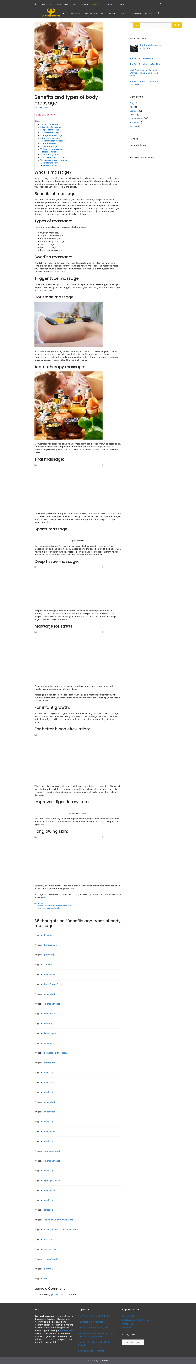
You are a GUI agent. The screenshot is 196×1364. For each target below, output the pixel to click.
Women (84, 4)
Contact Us (127, 1323)
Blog (132, 103)
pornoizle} (49, 954)
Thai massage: (49, 144)
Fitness (95, 4)
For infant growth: (51, 154)
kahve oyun (50, 1033)
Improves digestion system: (55, 160)
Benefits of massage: (51, 127)
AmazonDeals (63, 4)
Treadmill (134, 122)
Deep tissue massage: (53, 149)
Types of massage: (50, 130)
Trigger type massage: (52, 135)
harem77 (48, 1268)
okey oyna (49, 1043)
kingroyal (48, 1210)
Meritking (48, 1023)
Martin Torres (51, 165)
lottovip (48, 1239)
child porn (49, 1072)
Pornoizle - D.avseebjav (55, 1053)
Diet (75, 4)
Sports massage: (50, 146)
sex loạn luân (50, 1249)
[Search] (137, 25)
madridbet (49, 974)
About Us (126, 1327)
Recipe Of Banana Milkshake (48, 908)
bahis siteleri (50, 945)
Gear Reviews (47, 4)
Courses (121, 4)
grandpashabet (52, 1004)
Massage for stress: (51, 152)
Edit (46, 897)
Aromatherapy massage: (53, 141)
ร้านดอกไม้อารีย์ (51, 1259)
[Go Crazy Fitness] (51, 13)
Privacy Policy (129, 1316)
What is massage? (50, 124)
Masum (48, 935)
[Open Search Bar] (161, 4)
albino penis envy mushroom (58, 1219)
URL (46, 1278)
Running (109, 4)
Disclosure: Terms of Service (135, 1320)
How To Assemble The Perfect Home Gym (54, 906)
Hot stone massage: (51, 138)
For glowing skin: (50, 163)
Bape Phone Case (53, 984)
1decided (48, 964)
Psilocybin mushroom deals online (61, 1229)
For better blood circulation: (55, 157)
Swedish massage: (50, 132)
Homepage (49, 1062)
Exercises (134, 111)
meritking (49, 1092)
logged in (52, 1294)
